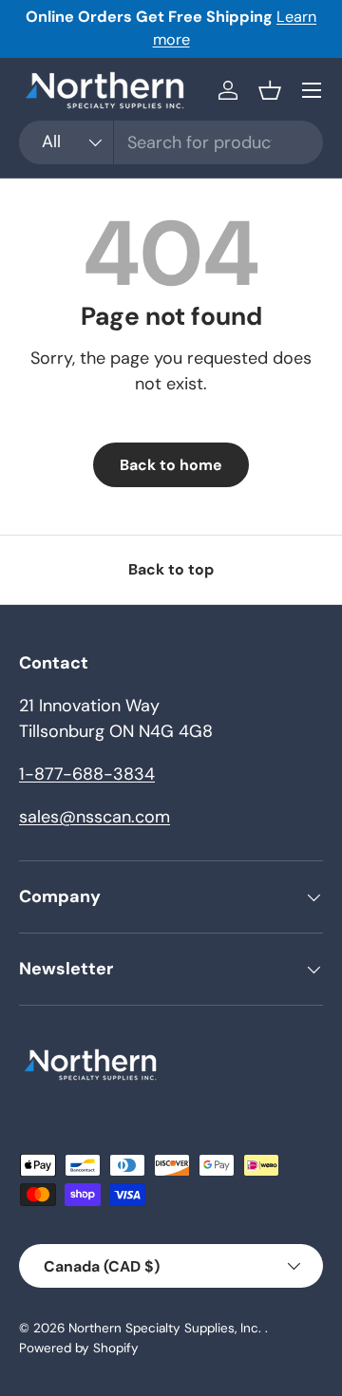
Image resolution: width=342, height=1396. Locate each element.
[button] (270, 90)
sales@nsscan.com (94, 816)
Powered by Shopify (79, 1348)
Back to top (171, 569)
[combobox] (171, 142)
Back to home (171, 465)
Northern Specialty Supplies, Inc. (166, 1328)
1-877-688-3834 (87, 774)
